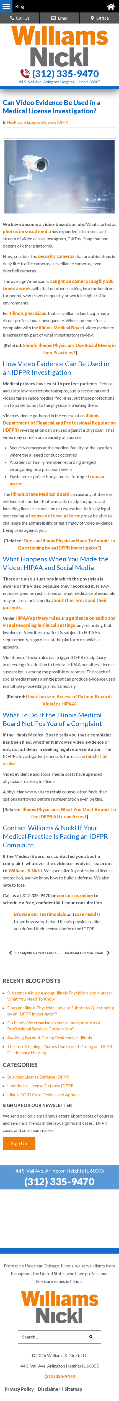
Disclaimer (49, 1389)
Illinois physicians (28, 313)
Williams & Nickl (25, 870)
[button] (6, 6)
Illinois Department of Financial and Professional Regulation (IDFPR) (59, 423)
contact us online (75, 895)
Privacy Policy (19, 1389)
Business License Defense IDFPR (38, 1076)
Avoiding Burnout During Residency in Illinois (49, 1037)
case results (88, 914)
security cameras (56, 256)
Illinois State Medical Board (40, 494)
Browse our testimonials (40, 914)
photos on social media (27, 231)
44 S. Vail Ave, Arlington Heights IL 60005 (59, 1171)
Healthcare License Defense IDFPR (37, 122)
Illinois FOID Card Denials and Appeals (44, 1094)
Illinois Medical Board (61, 327)
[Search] (91, 1336)
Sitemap (73, 1389)
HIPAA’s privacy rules (37, 618)
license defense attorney (56, 515)
